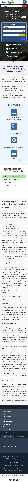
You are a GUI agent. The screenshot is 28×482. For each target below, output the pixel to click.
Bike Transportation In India (10, 446)
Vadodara (10, 470)
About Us (9, 456)
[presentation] (1, 185)
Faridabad (21, 467)
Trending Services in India (7, 433)
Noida (17, 467)
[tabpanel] (14, 418)
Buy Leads (19, 458)
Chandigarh (4, 468)
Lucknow (10, 468)
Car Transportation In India (10, 449)
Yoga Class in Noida (7, 424)
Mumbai (9, 465)
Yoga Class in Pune (7, 416)
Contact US (21, 456)
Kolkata (5, 470)
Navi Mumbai (6, 467)
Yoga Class (12, 62)
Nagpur (14, 468)
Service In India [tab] (7, 436)
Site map (14, 458)
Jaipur (21, 465)
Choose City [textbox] (7, 27)
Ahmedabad (20, 470)
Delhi (5, 465)
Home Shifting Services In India (11, 441)
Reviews (16, 456)
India (7, 62)
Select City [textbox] (6, 6)
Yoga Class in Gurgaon (8, 419)
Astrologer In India (8, 444)
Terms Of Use (8, 458)
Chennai (15, 470)
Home (3, 62)
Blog (13, 456)
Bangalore (12, 467)
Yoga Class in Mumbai (7, 414)
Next (23, 39)
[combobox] (4, 6)
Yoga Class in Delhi (7, 411)
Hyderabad (23, 468)
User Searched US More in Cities (9, 407)
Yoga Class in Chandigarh (8, 429)
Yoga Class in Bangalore (8, 421)
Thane (18, 468)
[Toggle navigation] (25, 2)
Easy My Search (9, 475)
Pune (13, 465)
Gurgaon (17, 465)
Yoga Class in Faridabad (8, 426)
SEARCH (24, 6)
